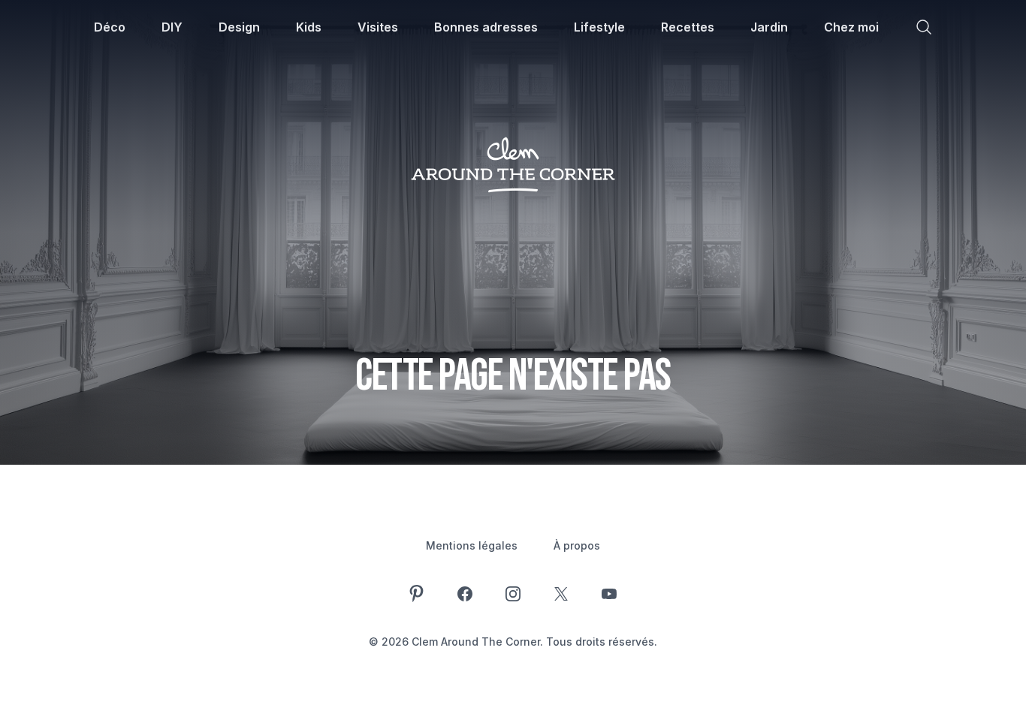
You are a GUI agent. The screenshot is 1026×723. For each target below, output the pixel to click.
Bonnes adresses (486, 27)
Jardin (769, 27)
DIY (172, 27)
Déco (109, 27)
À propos (577, 545)
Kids (308, 27)
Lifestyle (599, 27)
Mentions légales (472, 545)
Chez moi (851, 27)
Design (239, 27)
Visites (378, 27)
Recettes (687, 27)
